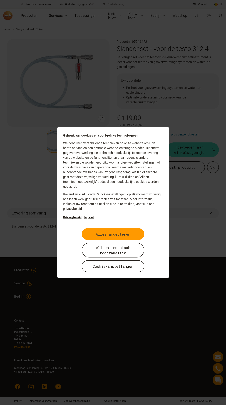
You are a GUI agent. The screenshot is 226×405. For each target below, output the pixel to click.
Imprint (89, 217)
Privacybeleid (72, 217)
